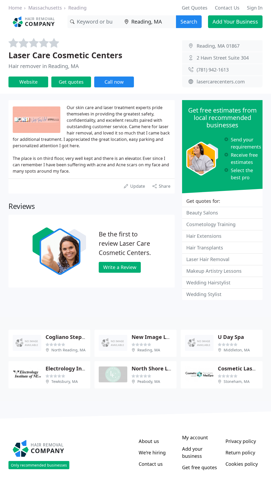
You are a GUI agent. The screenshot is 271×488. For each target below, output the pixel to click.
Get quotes (71, 82)
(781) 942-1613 (213, 69)
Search (188, 21)
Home (15, 8)
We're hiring (152, 452)
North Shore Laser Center (165, 368)
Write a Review (119, 267)
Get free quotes (199, 467)
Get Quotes (194, 8)
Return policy (240, 452)
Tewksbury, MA (64, 381)
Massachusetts (45, 8)
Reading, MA (148, 349)
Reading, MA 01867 (218, 46)
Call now (114, 82)
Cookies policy (241, 464)
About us (149, 441)
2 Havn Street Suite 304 (223, 58)
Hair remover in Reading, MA (43, 66)
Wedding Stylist (204, 294)
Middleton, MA (237, 349)
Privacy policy (240, 441)
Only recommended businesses (39, 465)
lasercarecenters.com (221, 81)
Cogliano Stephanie (71, 337)
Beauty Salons (202, 212)
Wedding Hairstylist (208, 282)
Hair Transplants (204, 247)
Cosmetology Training (211, 224)
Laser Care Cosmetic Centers (65, 55)
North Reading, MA (68, 349)
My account (195, 437)
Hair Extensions (204, 236)
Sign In (255, 8)
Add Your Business (235, 21)
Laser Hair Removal (207, 259)
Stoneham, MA (237, 381)
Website (28, 82)
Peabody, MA (148, 381)
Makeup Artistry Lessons (214, 271)
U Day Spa (231, 337)
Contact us (151, 464)
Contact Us (227, 8)
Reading (77, 8)
